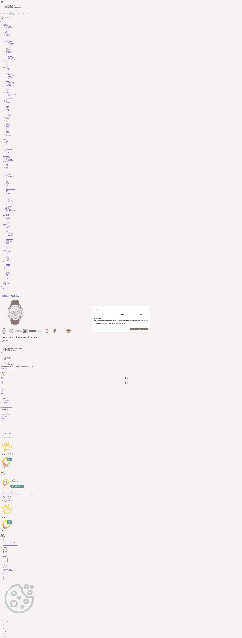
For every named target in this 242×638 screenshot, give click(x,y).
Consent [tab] (101, 314)
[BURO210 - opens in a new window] (143, 310)
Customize (120, 329)
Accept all (139, 329)
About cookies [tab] (121, 314)
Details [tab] (140, 314)
